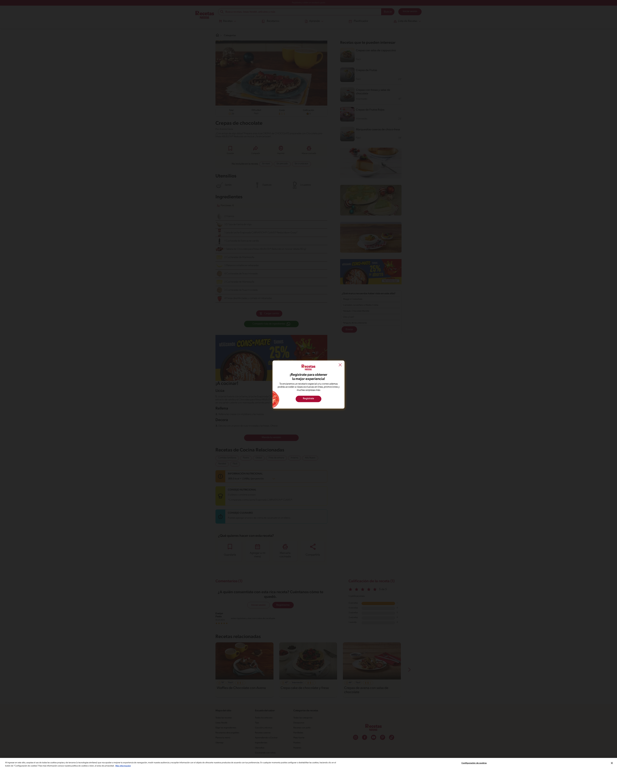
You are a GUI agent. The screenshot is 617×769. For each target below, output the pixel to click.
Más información (123, 766)
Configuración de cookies (474, 763)
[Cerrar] (611, 763)
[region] (308, 763)
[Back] (340, 365)
